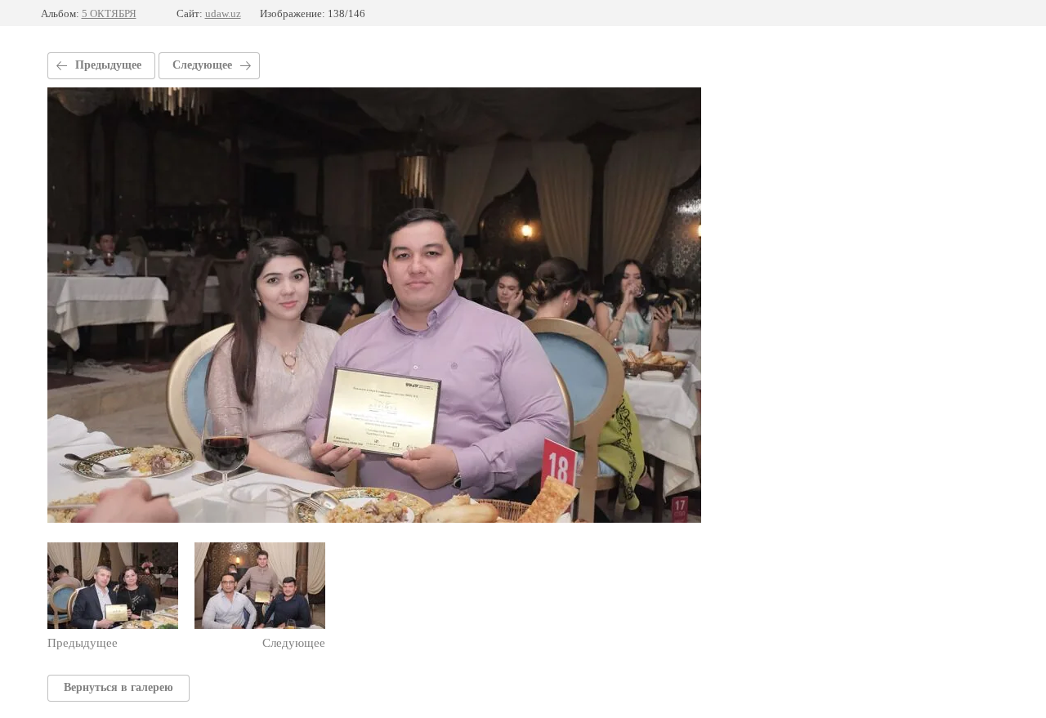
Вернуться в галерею (118, 687)
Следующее (202, 65)
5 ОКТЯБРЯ (109, 13)
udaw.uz (223, 13)
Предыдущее (108, 65)
